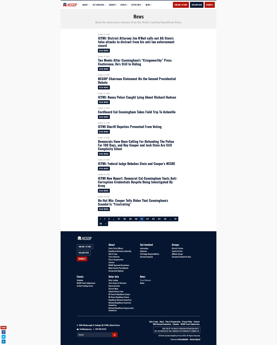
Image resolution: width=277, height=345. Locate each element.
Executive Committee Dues (181, 256)
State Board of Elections (117, 283)
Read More (104, 50)
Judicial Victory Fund (116, 291)
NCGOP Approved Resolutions (119, 265)
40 (136, 218)
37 (119, 218)
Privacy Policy (187, 321)
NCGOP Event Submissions (86, 283)
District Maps (113, 288)
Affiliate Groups (177, 254)
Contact (111, 262)
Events (80, 276)
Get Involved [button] (99, 4)
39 (130, 218)
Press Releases (145, 280)
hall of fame (153, 321)
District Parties (177, 248)
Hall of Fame (113, 254)
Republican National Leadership (120, 251)
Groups (175, 245)
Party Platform (114, 256)
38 (124, 218)
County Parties (177, 251)
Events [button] (123, 4)
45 (165, 218)
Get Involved (146, 245)
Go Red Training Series (85, 286)
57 (176, 218)
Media (142, 283)
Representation (114, 286)
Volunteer (197, 4)
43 (153, 218)
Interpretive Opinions (116, 271)
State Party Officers (116, 248)
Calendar (80, 280)
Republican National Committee (120, 300)
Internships (144, 248)
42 (147, 218)
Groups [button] (112, 4)
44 (159, 218)
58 (101, 223)
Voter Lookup (113, 280)
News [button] (148, 4)
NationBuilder (183, 339)
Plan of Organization (116, 259)
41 (142, 218)
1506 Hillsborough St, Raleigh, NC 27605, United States (99, 325)
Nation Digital (195, 339)
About (112, 245)
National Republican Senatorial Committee (120, 304)
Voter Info (114, 276)
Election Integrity (146, 256)
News (142, 276)
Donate (209, 4)
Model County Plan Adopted (118, 268)
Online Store (181, 4)
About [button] (85, 4)
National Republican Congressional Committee (121, 309)
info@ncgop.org (86, 329)
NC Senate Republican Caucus (119, 294)
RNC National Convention (162, 324)
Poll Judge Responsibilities (149, 254)
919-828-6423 (100, 329)
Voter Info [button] (136, 4)
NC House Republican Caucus (119, 297)
